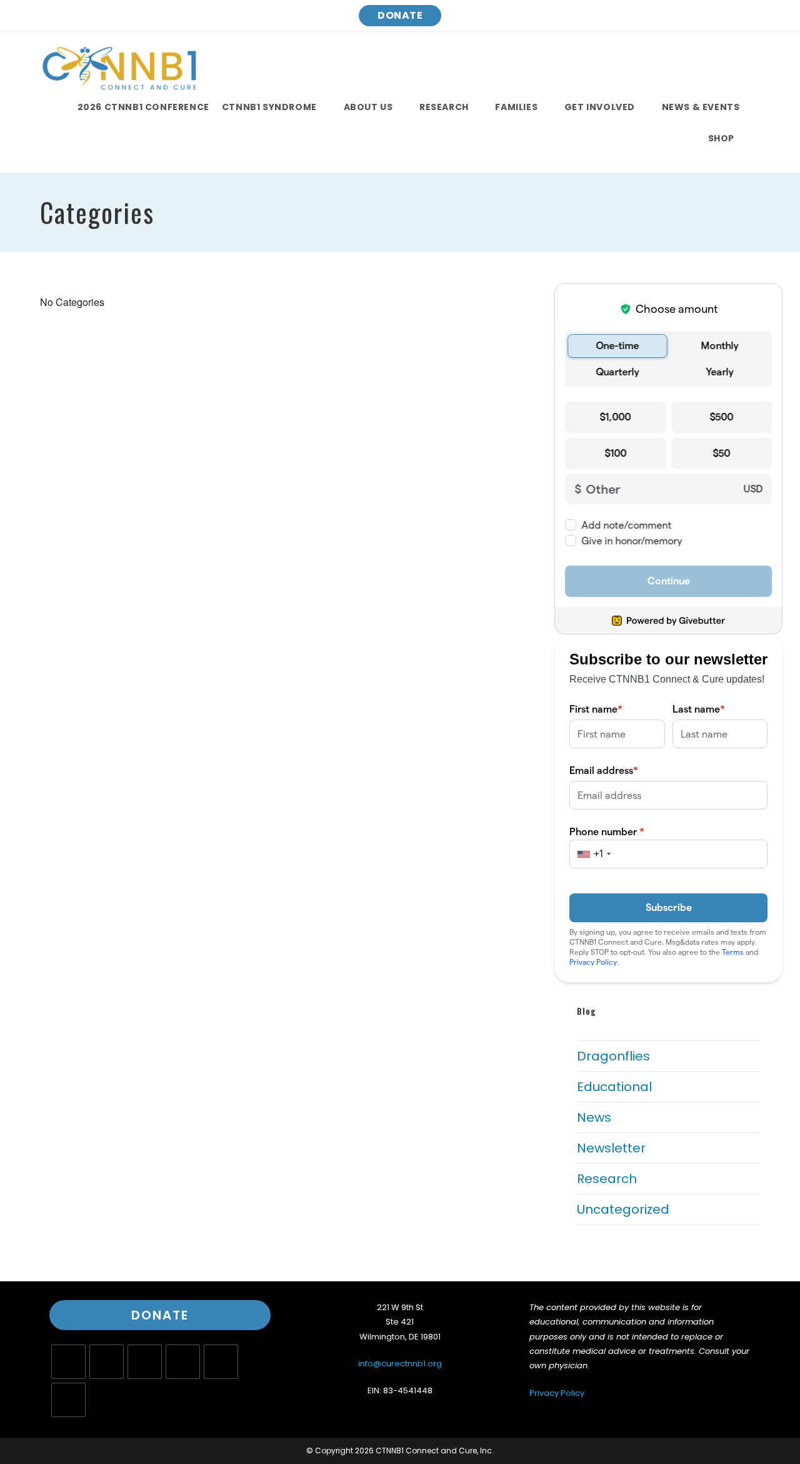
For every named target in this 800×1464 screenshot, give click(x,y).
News (594, 1117)
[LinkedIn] (183, 1362)
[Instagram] (145, 1362)
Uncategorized (623, 1209)
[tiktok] (68, 1400)
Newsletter (611, 1148)
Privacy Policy (556, 1393)
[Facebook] (106, 1362)
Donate (400, 15)
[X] (68, 1362)
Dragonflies (613, 1056)
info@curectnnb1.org (400, 1364)
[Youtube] (221, 1362)
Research (607, 1178)
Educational (614, 1086)
